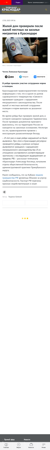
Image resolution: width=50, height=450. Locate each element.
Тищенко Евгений (15, 197)
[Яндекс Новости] (9, 76)
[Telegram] (23, 76)
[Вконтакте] (39, 76)
